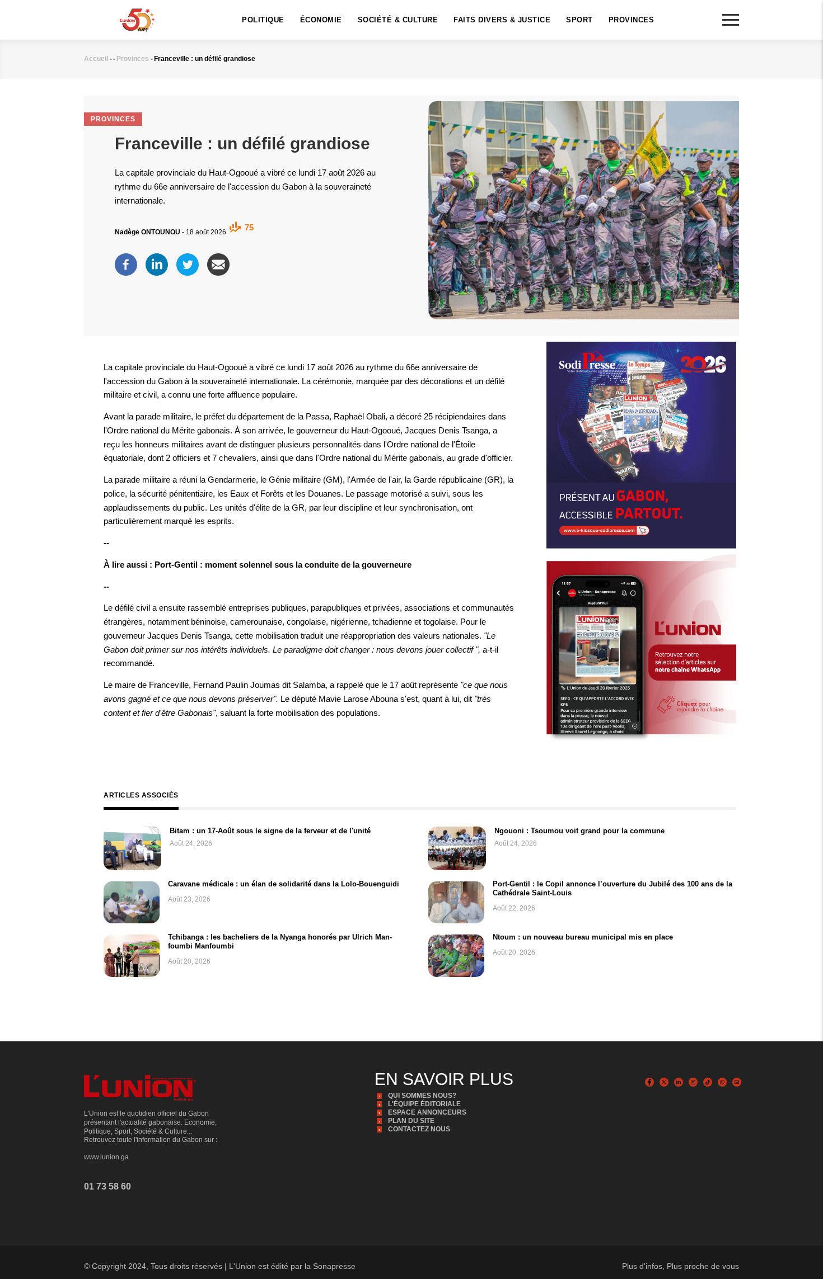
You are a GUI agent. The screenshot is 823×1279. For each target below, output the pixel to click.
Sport (579, 20)
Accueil (96, 59)
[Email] (218, 261)
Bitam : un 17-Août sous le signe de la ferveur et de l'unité (270, 831)
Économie (321, 20)
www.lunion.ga (106, 1157)
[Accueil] (137, 19)
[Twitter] (187, 261)
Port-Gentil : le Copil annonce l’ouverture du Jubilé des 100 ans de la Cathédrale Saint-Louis (612, 888)
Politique (263, 20)
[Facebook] (126, 261)
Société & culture (398, 20)
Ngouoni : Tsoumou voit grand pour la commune (579, 831)
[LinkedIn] (157, 261)
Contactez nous (419, 1129)
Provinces (631, 20)
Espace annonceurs (427, 1112)
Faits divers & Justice (501, 20)
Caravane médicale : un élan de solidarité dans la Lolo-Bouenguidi (283, 884)
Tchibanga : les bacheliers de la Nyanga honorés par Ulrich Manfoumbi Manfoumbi (280, 941)
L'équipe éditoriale (424, 1104)
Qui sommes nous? (422, 1095)
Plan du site (411, 1121)
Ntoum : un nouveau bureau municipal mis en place (583, 937)
